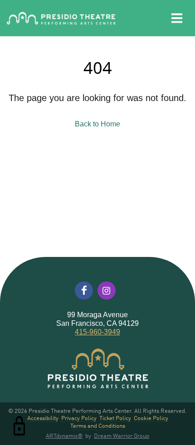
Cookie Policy (151, 418)
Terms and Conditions (97, 426)
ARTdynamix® (64, 435)
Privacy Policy (79, 418)
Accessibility (42, 418)
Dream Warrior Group (121, 435)
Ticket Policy (115, 418)
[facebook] (84, 290)
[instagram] (107, 290)
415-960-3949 (97, 332)
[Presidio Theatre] (61, 18)
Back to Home (97, 124)
